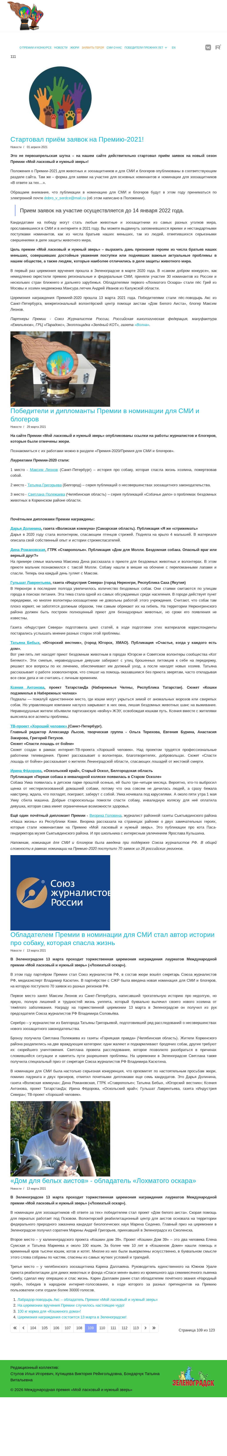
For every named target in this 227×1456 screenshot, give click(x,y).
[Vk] (208, 47)
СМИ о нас (114, 47)
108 (79, 1328)
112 (124, 1328)
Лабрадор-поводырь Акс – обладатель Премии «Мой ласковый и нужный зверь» (88, 1300)
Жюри (74, 47)
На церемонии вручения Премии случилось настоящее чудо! (71, 1305)
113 (136, 1328)
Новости (61, 47)
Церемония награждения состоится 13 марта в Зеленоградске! (72, 1317)
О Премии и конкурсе (36, 47)
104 (33, 1328)
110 (102, 1328)
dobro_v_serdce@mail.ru (65, 198)
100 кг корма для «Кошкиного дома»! (49, 1311)
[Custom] (218, 47)
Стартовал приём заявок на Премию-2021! (77, 139)
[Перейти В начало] (15, 1328)
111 (113, 1328)
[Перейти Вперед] (145, 1328)
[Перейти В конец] (154, 1328)
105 (45, 1328)
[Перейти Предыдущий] (23, 1328)
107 (68, 1328)
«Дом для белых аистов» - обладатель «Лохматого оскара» (103, 1180)
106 (56, 1328)
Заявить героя (93, 47)
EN (174, 47)
